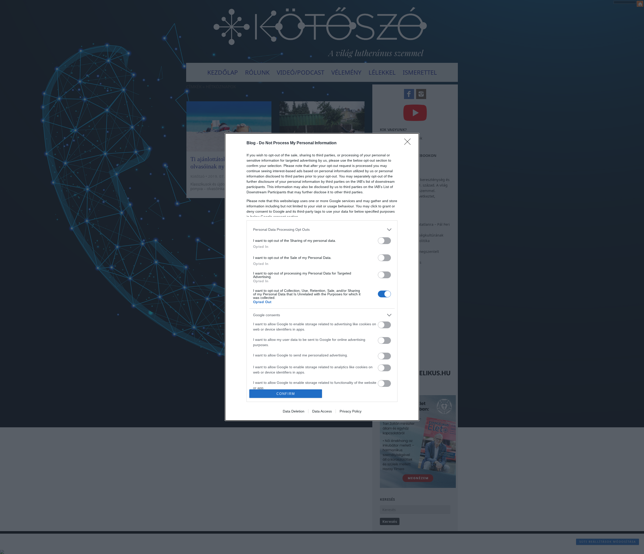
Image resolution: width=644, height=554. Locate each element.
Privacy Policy (350, 411)
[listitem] (322, 229)
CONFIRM (285, 394)
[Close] (409, 143)
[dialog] (322, 277)
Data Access (322, 411)
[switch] (384, 240)
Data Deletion (293, 411)
